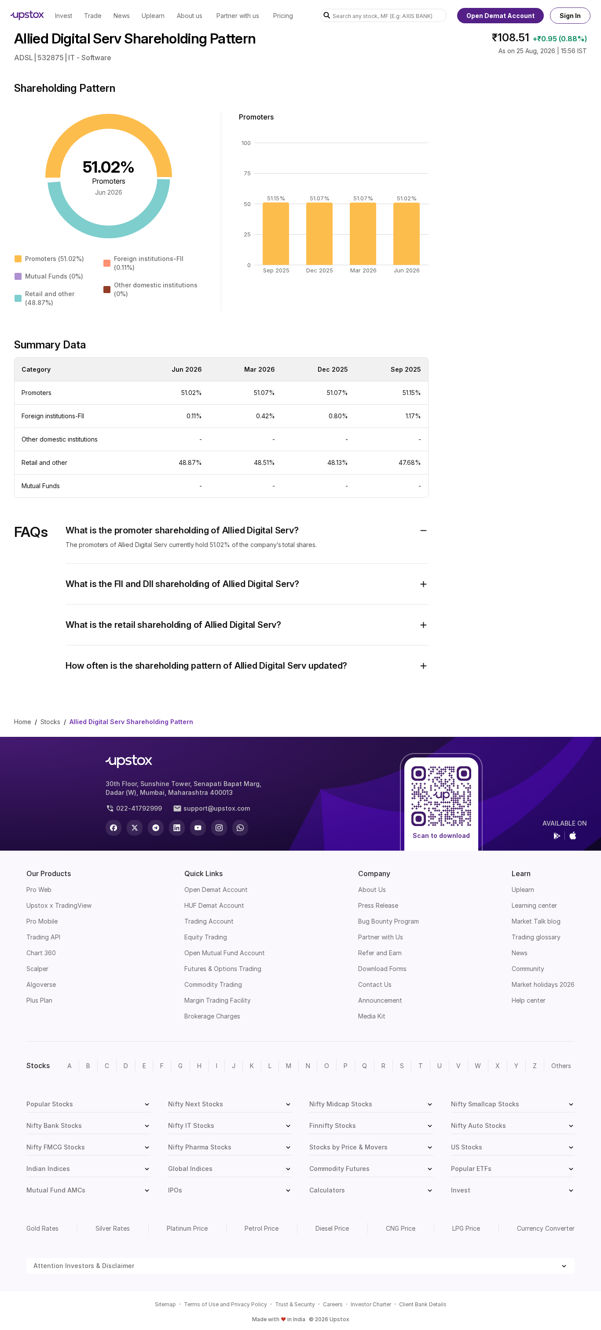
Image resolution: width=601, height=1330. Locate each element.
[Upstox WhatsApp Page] (240, 828)
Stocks (50, 721)
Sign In (570, 15)
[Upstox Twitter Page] (135, 828)
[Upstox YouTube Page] (198, 828)
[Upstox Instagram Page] (219, 828)
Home (22, 721)
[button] (247, 530)
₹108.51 (510, 37)
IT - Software (89, 57)
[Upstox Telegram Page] (156, 828)
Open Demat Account (500, 15)
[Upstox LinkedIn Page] (177, 828)
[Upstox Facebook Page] (113, 828)
